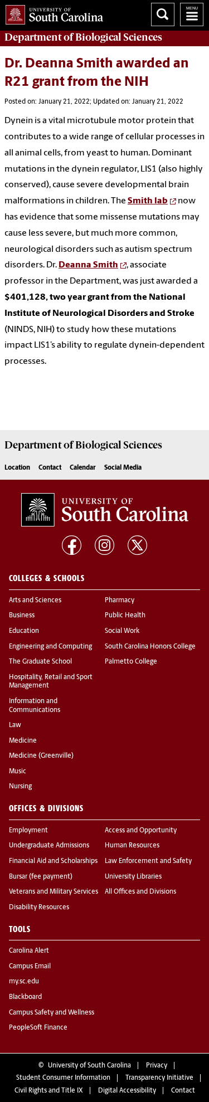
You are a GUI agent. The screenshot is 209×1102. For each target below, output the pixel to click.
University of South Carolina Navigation (191, 14)
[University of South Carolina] (104, 509)
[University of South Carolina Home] (51, 12)
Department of (83, 37)
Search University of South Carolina (162, 14)
